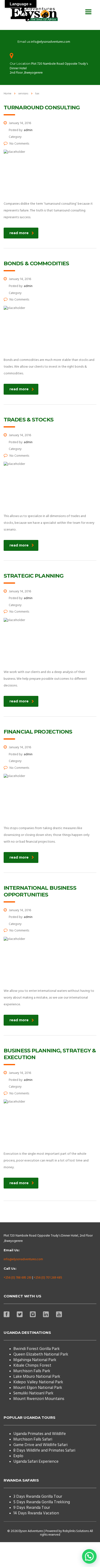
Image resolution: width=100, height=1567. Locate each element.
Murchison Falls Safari (32, 1439)
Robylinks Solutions (76, 1531)
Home (7, 93)
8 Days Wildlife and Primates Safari (44, 1450)
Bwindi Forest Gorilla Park (36, 1349)
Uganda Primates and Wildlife (39, 1434)
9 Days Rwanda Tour (31, 1507)
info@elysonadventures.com (23, 1259)
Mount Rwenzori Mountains (38, 1399)
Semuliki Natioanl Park (33, 1393)
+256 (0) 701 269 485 (48, 1277)
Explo (18, 1456)
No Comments (19, 143)
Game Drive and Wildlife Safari (40, 1445)
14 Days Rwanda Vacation (36, 1513)
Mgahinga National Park (34, 1360)
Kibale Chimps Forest (32, 1365)
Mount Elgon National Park (37, 1388)
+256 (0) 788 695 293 (18, 1277)
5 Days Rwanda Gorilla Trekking (41, 1502)
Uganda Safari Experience (35, 1461)
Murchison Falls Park (31, 1371)
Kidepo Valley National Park (38, 1382)
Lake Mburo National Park (36, 1376)
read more (19, 233)
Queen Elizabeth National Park (40, 1354)
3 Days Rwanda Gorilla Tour (37, 1496)
